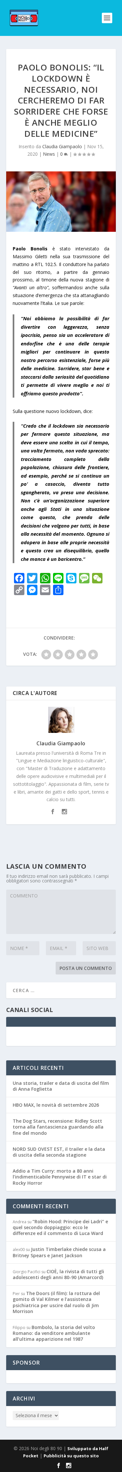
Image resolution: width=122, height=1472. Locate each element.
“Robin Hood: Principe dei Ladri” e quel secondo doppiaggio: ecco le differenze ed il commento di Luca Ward (60, 1227)
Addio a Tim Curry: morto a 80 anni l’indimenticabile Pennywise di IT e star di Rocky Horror (60, 1177)
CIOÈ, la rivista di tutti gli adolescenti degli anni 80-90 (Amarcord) (58, 1274)
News (49, 154)
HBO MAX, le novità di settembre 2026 (56, 1105)
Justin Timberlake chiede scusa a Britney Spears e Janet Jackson (59, 1252)
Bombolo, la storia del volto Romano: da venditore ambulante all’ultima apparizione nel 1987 (54, 1333)
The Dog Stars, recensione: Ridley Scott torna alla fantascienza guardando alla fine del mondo (58, 1127)
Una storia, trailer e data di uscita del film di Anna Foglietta (61, 1086)
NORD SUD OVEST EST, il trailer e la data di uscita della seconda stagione (59, 1152)
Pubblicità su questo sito (71, 1456)
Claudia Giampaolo (62, 146)
